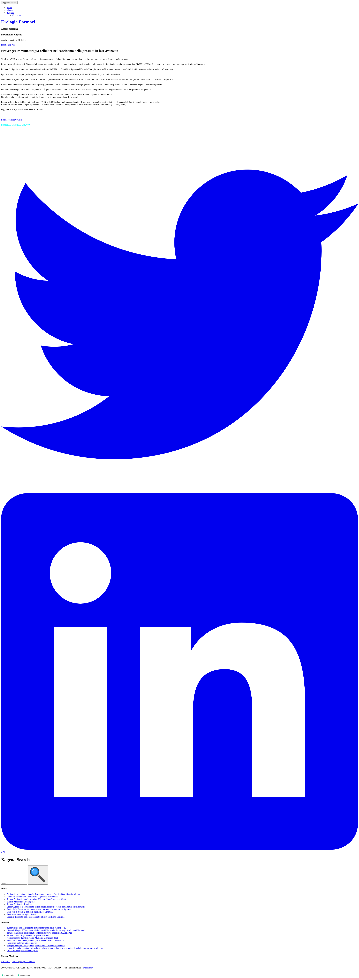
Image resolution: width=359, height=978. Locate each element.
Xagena (10, 12)
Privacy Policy (9, 975)
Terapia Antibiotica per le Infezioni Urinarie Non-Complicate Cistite (37, 899)
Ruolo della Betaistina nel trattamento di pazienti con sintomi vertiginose (39, 909)
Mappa (10, 10)
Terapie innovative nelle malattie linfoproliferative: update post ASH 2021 (39, 933)
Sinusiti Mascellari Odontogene (20, 902)
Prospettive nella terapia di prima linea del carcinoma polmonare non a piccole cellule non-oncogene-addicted (55, 948)
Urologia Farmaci (18, 21)
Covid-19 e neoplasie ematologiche (22, 950)
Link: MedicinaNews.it (11, 120)
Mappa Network (27, 961)
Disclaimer (88, 968)
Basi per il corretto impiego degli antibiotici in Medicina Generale (36, 917)
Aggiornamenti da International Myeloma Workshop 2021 (32, 938)
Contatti (15, 961)
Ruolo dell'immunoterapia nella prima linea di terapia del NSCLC (36, 940)
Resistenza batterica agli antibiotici (22, 914)
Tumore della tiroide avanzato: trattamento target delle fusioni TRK (36, 928)
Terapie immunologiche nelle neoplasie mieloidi (28, 935)
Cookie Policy (25, 975)
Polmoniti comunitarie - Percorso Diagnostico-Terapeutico (32, 896)
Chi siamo (16, 15)
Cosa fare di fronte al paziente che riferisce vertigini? (30, 912)
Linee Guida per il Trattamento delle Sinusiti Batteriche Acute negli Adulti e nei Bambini (46, 907)
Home (9, 7)
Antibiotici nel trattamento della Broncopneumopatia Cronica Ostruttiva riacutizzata (43, 894)
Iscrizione (8, 45)
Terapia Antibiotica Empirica (19, 904)
